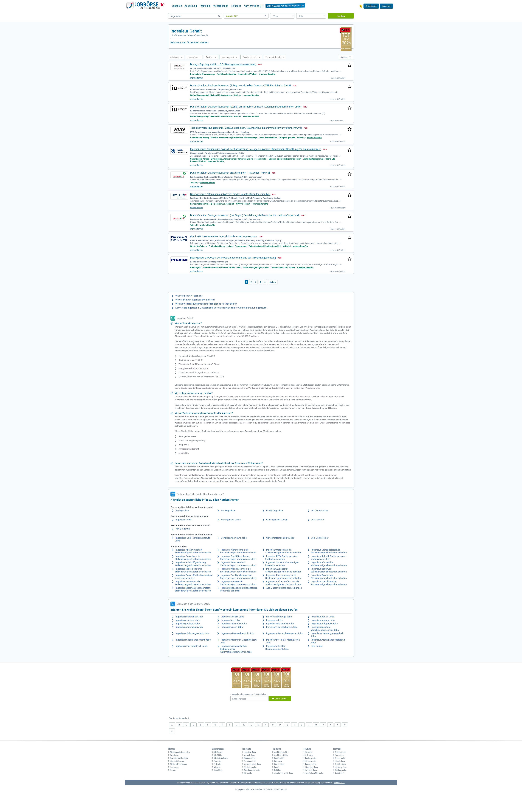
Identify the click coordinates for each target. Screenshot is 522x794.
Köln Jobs (308, 752)
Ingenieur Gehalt (184, 519)
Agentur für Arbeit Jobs (283, 773)
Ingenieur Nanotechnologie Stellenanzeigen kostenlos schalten (238, 551)
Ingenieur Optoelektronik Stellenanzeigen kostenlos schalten (283, 551)
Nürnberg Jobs (341, 767)
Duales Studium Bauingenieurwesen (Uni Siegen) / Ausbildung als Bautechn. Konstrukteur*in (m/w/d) (244, 215)
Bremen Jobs (340, 758)
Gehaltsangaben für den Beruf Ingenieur (189, 42)
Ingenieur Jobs (250, 752)
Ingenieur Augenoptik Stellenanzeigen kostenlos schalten (283, 570)
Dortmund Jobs (310, 770)
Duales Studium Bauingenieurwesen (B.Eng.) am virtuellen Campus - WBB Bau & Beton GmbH (240, 85)
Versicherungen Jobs (252, 764)
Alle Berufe (317, 646)
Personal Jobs (249, 761)
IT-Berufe (217, 764)
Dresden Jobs (340, 764)
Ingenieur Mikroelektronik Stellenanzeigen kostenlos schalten (193, 570)
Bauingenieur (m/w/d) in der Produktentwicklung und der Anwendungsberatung (233, 257)
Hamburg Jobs (310, 758)
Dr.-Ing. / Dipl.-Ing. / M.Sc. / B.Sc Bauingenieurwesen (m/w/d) (223, 64)
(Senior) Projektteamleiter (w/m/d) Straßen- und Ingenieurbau (223, 236)
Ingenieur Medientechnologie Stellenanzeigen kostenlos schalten (238, 570)
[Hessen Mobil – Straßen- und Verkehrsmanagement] (179, 151)
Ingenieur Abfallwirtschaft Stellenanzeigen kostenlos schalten (193, 551)
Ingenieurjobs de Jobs (322, 616)
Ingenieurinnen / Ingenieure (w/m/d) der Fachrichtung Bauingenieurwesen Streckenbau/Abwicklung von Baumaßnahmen (255, 149)
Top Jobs (217, 761)
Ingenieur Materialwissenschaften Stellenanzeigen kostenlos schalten (193, 589)
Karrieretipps (279, 764)
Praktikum (205, 5)
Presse (173, 770)
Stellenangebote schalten (180, 752)
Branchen (278, 761)
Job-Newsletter (281, 699)
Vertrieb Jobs (249, 755)
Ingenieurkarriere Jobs (232, 616)
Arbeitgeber (371, 5)
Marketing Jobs (250, 767)
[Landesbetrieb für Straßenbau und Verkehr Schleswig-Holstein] (179, 196)
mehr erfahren (196, 78)
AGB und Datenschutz (178, 764)
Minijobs (217, 767)
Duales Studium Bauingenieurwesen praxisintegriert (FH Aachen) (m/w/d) (230, 172)
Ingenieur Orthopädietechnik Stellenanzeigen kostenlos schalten (329, 551)
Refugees (236, 5)
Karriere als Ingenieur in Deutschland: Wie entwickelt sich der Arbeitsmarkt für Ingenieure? (221, 307)
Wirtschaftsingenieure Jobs (280, 538)
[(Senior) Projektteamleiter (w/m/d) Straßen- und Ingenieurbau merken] (349, 238)
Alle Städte (218, 755)
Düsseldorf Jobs (311, 767)
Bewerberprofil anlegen (179, 758)
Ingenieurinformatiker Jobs (189, 616)
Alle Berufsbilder (319, 510)
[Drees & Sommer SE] (179, 238)
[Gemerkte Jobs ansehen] (361, 6)
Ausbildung (190, 5)
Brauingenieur (228, 510)
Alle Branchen (183, 528)
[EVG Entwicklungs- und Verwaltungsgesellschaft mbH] (179, 130)
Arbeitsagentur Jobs (252, 770)
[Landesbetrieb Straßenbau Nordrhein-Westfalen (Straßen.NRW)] (179, 175)
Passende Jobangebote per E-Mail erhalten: (248, 694)
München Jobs (310, 761)
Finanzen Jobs (249, 758)
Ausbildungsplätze (281, 752)
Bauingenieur (182, 510)
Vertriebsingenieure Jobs (234, 538)
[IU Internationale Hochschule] (179, 87)
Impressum (174, 767)
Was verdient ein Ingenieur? (189, 296)
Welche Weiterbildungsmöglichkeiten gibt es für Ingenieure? (206, 304)
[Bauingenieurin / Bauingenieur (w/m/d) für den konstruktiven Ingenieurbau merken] (349, 195)
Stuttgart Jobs (340, 752)
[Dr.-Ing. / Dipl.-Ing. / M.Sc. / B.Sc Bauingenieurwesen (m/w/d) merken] (349, 65)
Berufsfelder (279, 758)
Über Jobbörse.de (177, 761)
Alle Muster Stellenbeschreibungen (284, 588)
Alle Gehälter (317, 519)
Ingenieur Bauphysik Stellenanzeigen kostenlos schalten (329, 570)
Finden (341, 16)
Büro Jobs (248, 773)
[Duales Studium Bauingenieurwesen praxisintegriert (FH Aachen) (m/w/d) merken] (349, 174)
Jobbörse (177, 5)
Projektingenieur (274, 510)
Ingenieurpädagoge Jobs (279, 616)
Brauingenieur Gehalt (277, 519)
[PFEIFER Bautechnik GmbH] (179, 259)
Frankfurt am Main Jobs (313, 773)
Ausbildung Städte (281, 755)
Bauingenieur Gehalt (231, 519)
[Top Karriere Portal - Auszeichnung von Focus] (261, 678)
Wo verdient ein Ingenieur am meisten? (195, 299)
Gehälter (277, 770)
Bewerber (386, 5)
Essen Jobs (339, 755)
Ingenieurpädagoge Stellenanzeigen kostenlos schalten (238, 589)
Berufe (276, 767)
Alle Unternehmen (221, 758)
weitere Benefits (267, 74)
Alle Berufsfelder (320, 538)
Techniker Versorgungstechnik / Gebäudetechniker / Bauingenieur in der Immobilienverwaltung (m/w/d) (246, 127)
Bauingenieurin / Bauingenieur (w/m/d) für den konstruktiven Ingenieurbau (230, 194)
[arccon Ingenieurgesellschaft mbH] (179, 66)
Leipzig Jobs (340, 761)
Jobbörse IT (339, 773)
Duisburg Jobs (340, 770)
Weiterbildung (220, 5)
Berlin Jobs (308, 755)
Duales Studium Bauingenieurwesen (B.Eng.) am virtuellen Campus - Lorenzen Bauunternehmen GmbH (246, 106)
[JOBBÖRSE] (145, 5)
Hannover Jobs (310, 764)
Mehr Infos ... (339, 782)
